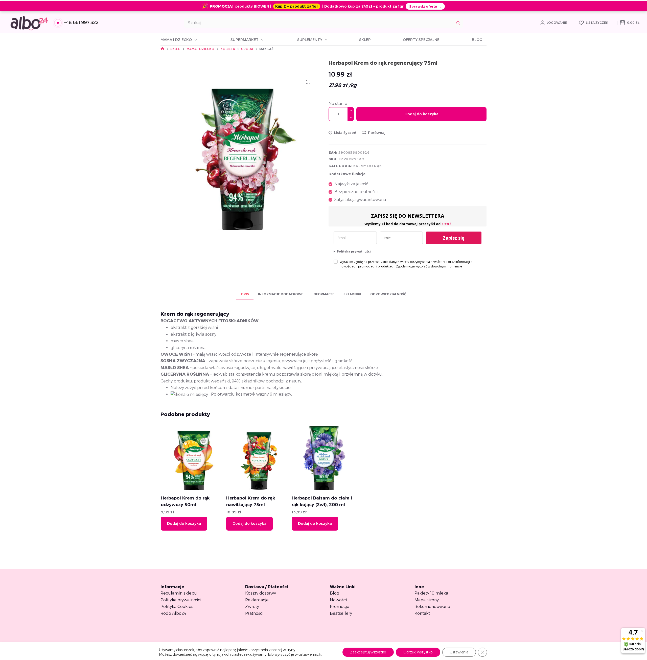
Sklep (365, 39)
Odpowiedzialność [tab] (388, 294)
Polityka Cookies (176, 606)
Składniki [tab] (352, 294)
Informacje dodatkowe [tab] (280, 294)
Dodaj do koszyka (421, 113)
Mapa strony (426, 600)
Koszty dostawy (260, 593)
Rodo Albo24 (173, 613)
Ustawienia (459, 652)
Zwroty (252, 606)
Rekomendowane (432, 606)
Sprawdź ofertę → (425, 6)
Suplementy (309, 39)
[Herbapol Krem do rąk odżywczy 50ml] (192, 458)
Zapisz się (454, 238)
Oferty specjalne (421, 39)
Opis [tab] (245, 294)
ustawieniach (309, 654)
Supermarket (244, 39)
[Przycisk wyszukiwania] (458, 23)
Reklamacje (257, 600)
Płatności (254, 613)
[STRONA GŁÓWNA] (162, 49)
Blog (477, 39)
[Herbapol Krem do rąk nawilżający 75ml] (258, 458)
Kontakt (422, 613)
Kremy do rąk (367, 166)
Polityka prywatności (354, 251)
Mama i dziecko (176, 39)
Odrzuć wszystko (418, 652)
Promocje (339, 606)
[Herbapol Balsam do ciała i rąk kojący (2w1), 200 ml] (323, 458)
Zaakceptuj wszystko (368, 652)
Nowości (338, 600)
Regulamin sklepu (178, 593)
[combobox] (318, 23)
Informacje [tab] (323, 294)
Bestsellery (341, 613)
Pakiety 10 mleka (431, 593)
